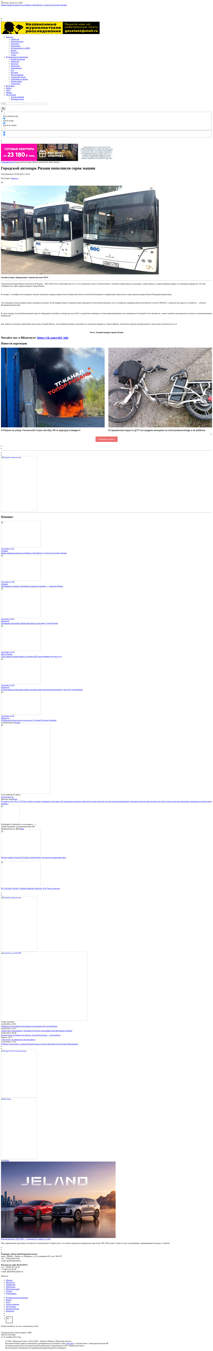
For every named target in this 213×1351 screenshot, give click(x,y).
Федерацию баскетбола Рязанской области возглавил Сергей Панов (29, 623)
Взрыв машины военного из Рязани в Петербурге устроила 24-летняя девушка (34, 5)
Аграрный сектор (18, 77)
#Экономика (11, 1293)
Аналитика (15, 84)
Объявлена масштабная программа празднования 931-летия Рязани (29, 1026)
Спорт (13, 55)
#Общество (10, 1285)
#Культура (10, 1282)
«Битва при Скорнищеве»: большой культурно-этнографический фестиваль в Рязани (36, 1031)
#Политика (10, 1287)
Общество (15, 39)
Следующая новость (106, 439)
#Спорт (9, 1291)
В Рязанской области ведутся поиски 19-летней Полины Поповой (28, 720)
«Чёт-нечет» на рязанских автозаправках (18, 1040)
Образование (16, 68)
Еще (15, 799)
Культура (14, 53)
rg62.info (69, 1343)
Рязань (3, 12)
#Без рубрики (6, 654)
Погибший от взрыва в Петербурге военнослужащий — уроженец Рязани (32, 586)
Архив (17, 722)
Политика (15, 44)
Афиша (9, 92)
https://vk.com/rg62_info (52, 337)
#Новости (5, 621)
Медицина (15, 66)
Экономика (15, 46)
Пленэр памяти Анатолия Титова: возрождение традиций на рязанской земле (33, 857)
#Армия (4, 551)
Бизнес (14, 50)
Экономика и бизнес (19, 79)
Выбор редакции (18, 59)
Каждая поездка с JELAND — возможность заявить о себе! (26, 1239)
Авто (8, 90)
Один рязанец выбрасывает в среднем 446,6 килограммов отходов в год (31, 656)
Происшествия (17, 41)
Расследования (17, 75)
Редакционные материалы (17, 57)
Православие (16, 81)
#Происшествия (12, 1289)
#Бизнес (9, 1280)
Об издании (11, 95)
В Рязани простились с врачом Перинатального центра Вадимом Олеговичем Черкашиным (39, 1044)
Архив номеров (17, 97)
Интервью (10, 86)
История (14, 72)
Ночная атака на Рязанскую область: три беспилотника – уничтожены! (31, 1035)
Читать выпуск (7, 797)
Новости (9, 37)
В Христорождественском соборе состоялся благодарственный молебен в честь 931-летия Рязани (42, 690)
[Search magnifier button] (3, 108)
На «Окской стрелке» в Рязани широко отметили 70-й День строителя (30, 888)
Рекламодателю (17, 99)
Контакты (10, 1311)
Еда (12, 70)
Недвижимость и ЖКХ (20, 48)
